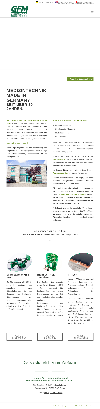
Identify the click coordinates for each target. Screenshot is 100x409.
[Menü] (92, 11)
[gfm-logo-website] (19, 11)
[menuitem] (92, 11)
